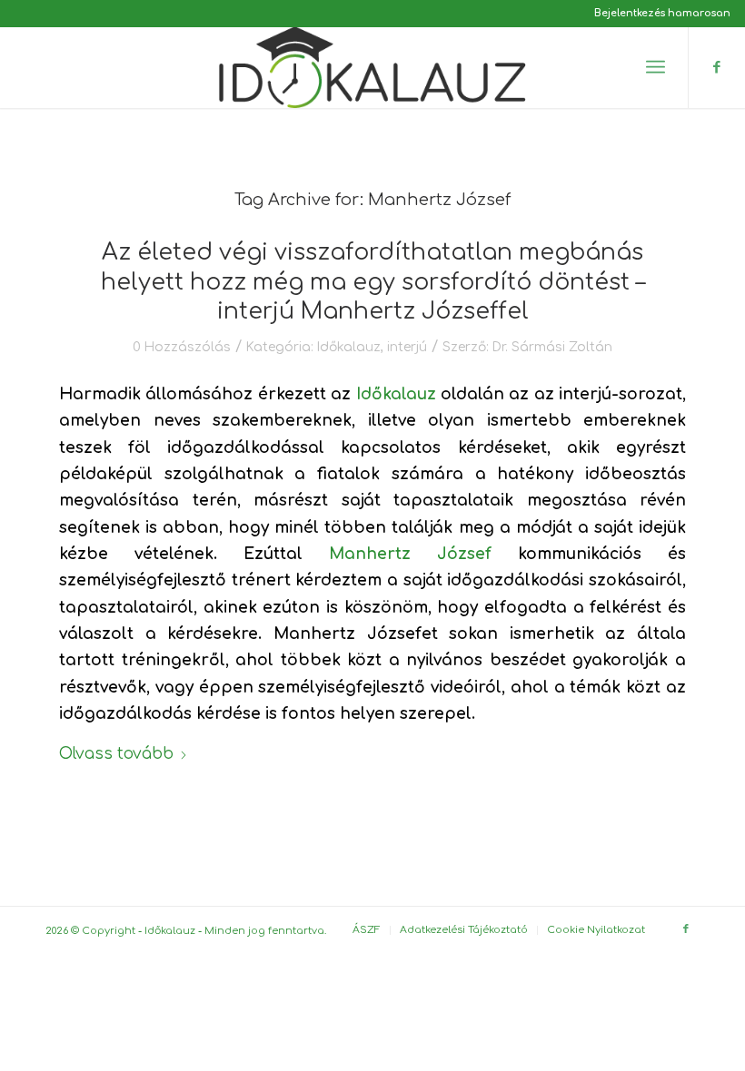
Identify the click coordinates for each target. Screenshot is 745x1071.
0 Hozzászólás (182, 347)
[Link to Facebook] (716, 67)
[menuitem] (657, 13)
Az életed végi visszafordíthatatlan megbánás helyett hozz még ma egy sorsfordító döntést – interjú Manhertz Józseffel (373, 282)
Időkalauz (349, 347)
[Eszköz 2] (372, 67)
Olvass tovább (116, 753)
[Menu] (655, 67)
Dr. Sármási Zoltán (552, 347)
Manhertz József (410, 554)
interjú (407, 347)
